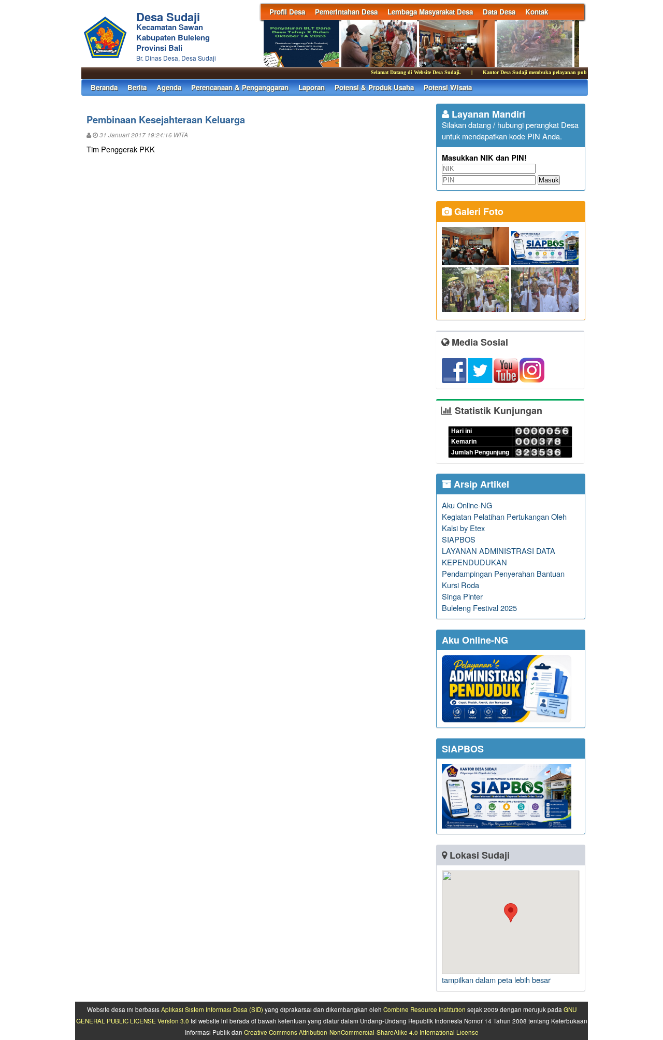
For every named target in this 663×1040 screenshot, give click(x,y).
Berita (137, 87)
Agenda (168, 87)
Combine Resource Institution (424, 1009)
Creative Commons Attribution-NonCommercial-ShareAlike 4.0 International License (361, 1032)
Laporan (311, 87)
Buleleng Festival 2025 (479, 607)
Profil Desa (287, 12)
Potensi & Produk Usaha (374, 87)
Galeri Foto (477, 211)
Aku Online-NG (467, 505)
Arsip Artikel (480, 484)
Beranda (104, 87)
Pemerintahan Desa (346, 12)
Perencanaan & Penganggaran (240, 87)
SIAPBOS (458, 539)
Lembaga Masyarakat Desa (430, 12)
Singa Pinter (462, 596)
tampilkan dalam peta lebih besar (496, 979)
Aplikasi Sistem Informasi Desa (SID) (212, 1009)
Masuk (549, 180)
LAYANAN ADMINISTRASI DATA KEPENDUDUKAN (498, 556)
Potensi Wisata (448, 87)
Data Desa (499, 12)
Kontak (536, 12)
